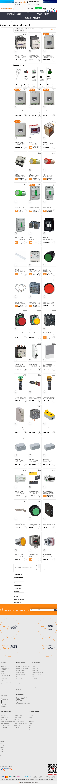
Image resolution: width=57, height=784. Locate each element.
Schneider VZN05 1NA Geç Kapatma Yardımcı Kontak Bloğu (49, 525)
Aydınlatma (2, 13)
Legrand (2, 753)
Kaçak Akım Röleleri (20, 670)
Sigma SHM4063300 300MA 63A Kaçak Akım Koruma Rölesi (20, 176)
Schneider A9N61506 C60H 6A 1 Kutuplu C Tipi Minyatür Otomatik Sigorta (34, 366)
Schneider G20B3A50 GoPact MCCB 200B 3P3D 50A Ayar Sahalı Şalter (20, 239)
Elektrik (2, 671)
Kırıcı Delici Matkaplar (19, 721)
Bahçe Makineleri (20, 678)
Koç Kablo (31, 721)
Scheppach (31, 729)
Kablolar (34, 13)
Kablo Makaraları (20, 676)
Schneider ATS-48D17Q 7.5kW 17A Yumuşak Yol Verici (48, 57)
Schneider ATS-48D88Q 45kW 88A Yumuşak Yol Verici (20, 144)
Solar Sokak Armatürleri (6, 727)
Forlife (1, 751)
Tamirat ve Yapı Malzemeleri (28, 18)
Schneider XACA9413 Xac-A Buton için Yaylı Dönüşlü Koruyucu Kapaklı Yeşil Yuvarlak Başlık (35, 525)
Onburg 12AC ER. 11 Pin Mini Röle (48, 144)
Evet (38, 8)
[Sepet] (53, 8)
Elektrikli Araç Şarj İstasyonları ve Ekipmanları (27, 13)
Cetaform (2, 757)
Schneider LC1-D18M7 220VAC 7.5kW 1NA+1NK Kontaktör (34, 57)
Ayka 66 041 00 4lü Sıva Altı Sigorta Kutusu (34, 144)
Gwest (30, 727)
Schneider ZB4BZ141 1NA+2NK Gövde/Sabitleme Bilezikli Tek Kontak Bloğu (35, 556)
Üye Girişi (45, 9)
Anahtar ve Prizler (5, 729)
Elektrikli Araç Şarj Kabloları (22, 668)
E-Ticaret (24, 782)
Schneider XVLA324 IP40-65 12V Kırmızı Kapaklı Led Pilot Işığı (35, 398)
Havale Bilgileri (35, 678)
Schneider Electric (19, 55)
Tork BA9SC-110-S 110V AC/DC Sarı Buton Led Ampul (34, 176)
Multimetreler (4, 731)
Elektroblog (34, 666)
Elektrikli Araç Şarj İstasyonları (23, 666)
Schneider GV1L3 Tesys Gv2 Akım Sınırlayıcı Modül (34, 429)
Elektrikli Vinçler (4, 717)
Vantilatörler (19, 687)
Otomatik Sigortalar (20, 672)
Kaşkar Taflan (32, 731)
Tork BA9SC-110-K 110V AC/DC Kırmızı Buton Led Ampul (49, 176)
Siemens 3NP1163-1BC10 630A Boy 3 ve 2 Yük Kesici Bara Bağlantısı (35, 303)
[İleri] (44, 570)
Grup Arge (45, 237)
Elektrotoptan (35, 670)
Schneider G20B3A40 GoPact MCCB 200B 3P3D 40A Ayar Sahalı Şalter (49, 208)
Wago (1, 759)
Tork (30, 174)
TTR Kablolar (3, 734)
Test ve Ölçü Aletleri (46, 14)
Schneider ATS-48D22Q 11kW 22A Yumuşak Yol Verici (20, 112)
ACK (30, 725)
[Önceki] (14, 77)
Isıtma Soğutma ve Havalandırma (5, 678)
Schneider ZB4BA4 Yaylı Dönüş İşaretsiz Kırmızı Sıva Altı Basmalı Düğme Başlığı (49, 303)
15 (41, 569)
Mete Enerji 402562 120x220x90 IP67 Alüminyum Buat (33, 461)
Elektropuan (51, 5)
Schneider (31, 715)
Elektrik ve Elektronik (19, 14)
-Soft (20, 782)
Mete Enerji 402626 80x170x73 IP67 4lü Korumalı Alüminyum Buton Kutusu (48, 429)
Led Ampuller (4, 719)
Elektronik (3, 692)
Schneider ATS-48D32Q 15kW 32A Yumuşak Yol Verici (34, 112)
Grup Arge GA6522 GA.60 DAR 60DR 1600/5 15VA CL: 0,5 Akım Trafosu (49, 239)
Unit (30, 719)
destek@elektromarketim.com (23, 703)
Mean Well (17, 269)
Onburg (45, 142)
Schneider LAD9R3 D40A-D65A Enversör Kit (35, 493)
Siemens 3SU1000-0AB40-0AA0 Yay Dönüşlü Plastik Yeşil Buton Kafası (48, 271)
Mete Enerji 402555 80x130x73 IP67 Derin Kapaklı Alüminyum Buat (20, 461)
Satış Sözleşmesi (35, 682)
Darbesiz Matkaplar (20, 674)
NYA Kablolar (17, 725)
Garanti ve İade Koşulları (37, 672)
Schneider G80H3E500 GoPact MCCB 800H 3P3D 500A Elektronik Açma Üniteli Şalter (35, 208)
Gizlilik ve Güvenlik (36, 674)
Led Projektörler (18, 717)
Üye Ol (51, 9)
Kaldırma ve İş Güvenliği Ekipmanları (19, 17)
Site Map (34, 687)
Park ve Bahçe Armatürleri (20, 734)
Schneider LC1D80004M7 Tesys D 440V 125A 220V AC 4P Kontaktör (20, 57)
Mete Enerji (46, 427)
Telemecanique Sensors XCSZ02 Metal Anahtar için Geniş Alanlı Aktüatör (20, 525)
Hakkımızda (3, 5)
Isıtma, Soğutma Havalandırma (36, 18)
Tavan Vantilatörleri (5, 723)
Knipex (1, 755)
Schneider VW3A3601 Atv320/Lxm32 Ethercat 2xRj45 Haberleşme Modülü (48, 493)
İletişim (8, 5)
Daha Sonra (31, 8)
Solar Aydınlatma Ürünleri (22, 682)
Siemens (31, 237)
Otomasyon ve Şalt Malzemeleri (10, 14)
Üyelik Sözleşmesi (36, 685)
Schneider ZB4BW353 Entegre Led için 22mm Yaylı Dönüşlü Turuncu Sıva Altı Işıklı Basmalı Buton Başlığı (20, 556)
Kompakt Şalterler (18, 715)
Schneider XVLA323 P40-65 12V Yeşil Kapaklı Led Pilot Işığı (20, 398)
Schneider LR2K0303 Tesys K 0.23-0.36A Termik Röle (20, 366)
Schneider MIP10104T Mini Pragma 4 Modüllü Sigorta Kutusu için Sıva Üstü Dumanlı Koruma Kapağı (49, 366)
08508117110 (19, 700)
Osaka (1, 743)
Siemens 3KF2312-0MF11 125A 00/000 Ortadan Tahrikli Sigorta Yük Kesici (35, 239)
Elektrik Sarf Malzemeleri (20, 731)
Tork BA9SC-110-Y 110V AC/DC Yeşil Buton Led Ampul (20, 208)
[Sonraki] (55, 77)
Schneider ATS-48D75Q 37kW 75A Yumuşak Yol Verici (48, 112)
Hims (30, 723)
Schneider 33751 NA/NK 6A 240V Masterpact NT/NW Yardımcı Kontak (20, 429)
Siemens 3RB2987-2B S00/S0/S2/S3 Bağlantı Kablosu (20, 303)
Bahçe (2, 690)
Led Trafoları (17, 727)
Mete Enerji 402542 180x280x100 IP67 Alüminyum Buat (47, 461)
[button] (17, 68)
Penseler (18, 680)
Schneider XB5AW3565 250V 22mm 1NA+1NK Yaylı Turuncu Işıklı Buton (35, 334)
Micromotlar (17, 729)
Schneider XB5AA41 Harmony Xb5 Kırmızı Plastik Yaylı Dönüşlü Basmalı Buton (19, 334)
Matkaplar (54, 13)
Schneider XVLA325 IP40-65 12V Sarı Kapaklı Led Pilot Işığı (49, 398)
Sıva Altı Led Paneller (5, 725)
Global (1, 749)
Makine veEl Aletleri (39, 14)
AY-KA (30, 142)
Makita (30, 717)
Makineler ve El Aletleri (6, 675)
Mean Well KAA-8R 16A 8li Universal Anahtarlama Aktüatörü (34, 271)
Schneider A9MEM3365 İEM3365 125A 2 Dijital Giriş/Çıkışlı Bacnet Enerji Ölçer (20, 493)
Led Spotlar (19, 689)
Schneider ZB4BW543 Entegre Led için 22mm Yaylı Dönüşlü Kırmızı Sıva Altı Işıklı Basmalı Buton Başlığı (49, 556)
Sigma (16, 174)
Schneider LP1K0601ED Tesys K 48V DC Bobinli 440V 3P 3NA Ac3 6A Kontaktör (48, 334)
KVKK (33, 680)
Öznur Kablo (3, 745)
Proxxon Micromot (33, 734)
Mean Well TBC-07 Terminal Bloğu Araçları (20, 271)
